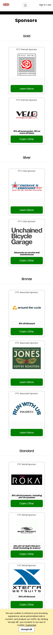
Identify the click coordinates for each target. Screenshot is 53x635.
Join (49, 4)
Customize (30, 625)
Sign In (42, 4)
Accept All (26, 629)
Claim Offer (26, 139)
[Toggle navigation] (25, 5)
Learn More (27, 88)
